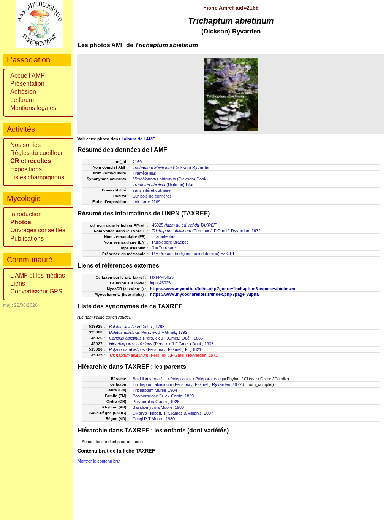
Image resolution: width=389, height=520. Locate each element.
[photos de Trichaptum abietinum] (231, 94)
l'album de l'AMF (138, 139)
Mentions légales (33, 108)
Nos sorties (25, 145)
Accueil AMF (27, 75)
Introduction (26, 214)
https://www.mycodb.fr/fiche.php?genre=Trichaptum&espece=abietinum (222, 288)
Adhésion (23, 91)
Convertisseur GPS (36, 291)
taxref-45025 (162, 277)
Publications (27, 238)
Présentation (27, 83)
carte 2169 (150, 201)
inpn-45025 (160, 283)
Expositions (26, 169)
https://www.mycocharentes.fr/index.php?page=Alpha (204, 294)
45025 (157, 225)
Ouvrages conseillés (37, 230)
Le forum (22, 100)
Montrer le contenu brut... (100, 461)
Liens (17, 283)
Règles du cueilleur (36, 153)
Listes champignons (37, 177)
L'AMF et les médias (37, 275)
